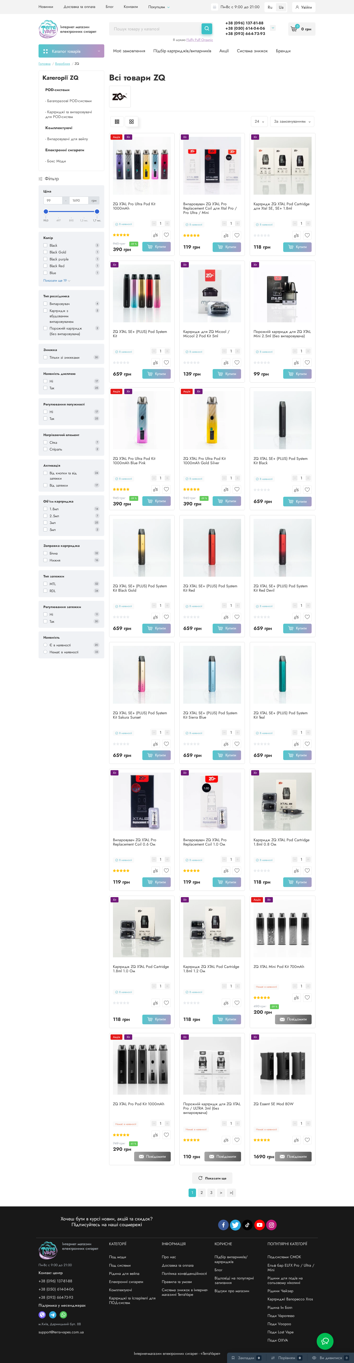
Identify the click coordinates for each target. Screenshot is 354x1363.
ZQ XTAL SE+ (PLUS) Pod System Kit (140, 334)
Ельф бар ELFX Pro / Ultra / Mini (291, 1268)
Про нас (169, 1257)
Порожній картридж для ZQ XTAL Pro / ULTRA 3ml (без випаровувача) (212, 1108)
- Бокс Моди (55, 161)
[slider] (46, 211)
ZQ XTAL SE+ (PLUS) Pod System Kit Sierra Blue (210, 715)
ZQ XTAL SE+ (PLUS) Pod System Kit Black (281, 461)
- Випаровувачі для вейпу (66, 139)
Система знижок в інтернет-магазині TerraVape (185, 1292)
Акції (224, 51)
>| (231, 1192)
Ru (270, 7)
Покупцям (157, 7)
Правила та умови (177, 1281)
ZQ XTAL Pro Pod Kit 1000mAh (138, 1104)
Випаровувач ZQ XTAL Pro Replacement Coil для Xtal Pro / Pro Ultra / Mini (210, 208)
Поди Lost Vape (281, 1332)
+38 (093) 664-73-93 (245, 33)
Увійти (306, 7)
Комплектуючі (120, 1290)
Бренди (283, 51)
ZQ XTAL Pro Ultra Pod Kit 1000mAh (134, 206)
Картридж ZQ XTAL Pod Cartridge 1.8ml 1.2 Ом (211, 969)
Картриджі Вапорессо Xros (290, 1299)
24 (257, 121)
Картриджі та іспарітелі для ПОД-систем (132, 1300)
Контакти (131, 6)
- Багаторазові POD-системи (68, 101)
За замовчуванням (290, 121)
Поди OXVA (278, 1340)
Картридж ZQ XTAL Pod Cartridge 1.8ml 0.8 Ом (281, 842)
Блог (109, 6)
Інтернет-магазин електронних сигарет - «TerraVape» (177, 1353)
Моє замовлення (129, 51)
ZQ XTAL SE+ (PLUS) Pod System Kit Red (210, 588)
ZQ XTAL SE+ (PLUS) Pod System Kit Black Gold (140, 588)
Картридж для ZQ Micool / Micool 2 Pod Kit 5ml (206, 334)
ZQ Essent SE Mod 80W (274, 1104)
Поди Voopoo (279, 1324)
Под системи (120, 1265)
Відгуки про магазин (232, 1291)
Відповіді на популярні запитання (234, 1280)
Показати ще (215, 1178)
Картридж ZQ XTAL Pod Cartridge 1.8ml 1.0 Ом (141, 969)
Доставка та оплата (79, 6)
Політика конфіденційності (184, 1273)
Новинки (46, 6)
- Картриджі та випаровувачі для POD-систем (68, 114)
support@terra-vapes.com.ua (61, 1332)
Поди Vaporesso (281, 1315)
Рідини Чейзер (280, 1291)
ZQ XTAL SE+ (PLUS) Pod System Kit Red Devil (281, 588)
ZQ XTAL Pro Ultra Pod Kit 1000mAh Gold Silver (204, 461)
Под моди (117, 1257)
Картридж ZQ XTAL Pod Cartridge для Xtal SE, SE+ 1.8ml (281, 206)
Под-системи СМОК (284, 1257)
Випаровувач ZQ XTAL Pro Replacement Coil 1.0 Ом (205, 842)
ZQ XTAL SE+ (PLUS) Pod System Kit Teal (281, 715)
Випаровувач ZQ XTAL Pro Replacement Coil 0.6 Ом (134, 842)
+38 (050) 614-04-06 (245, 28)
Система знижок (252, 51)
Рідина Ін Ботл (280, 1307)
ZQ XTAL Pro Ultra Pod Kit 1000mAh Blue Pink (134, 461)
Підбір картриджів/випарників (182, 51)
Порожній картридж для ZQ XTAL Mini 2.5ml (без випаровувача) (282, 334)
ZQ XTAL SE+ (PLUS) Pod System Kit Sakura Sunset (140, 715)
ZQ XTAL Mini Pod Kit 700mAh (279, 967)
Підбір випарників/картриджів (231, 1259)
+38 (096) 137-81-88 (244, 23)
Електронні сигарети (126, 1281)
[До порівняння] (155, 235)
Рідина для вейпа (124, 1273)
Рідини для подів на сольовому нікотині (285, 1280)
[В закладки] (166, 235)
